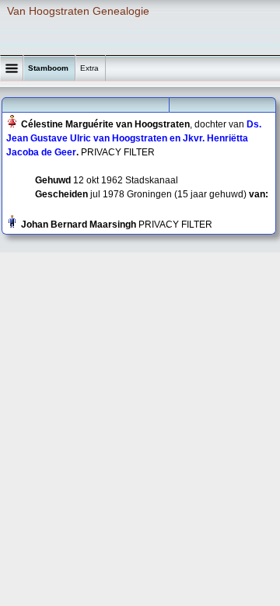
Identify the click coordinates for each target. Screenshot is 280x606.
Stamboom (49, 68)
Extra (90, 68)
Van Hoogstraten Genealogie (78, 11)
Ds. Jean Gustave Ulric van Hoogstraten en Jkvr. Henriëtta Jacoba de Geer (133, 138)
